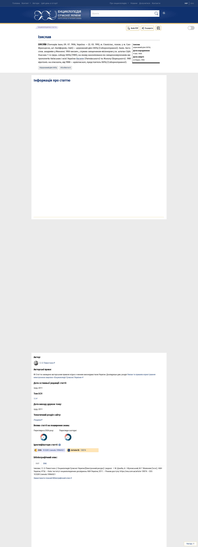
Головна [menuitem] (16, 3)
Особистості (66, 68)
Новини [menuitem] (134, 3)
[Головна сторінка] (45, 14)
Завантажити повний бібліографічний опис (52, 478)
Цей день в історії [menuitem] (49, 3)
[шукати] (156, 13)
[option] (192, 3)
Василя (80, 58)
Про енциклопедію (118, 3)
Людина (37, 420)
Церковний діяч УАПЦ (49, 68)
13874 (83, 450)
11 (35, 399)
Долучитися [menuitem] (144, 3)
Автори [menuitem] (36, 3)
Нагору (189, 544)
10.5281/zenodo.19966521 (54, 450)
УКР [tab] (37, 463)
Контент (25, 3)
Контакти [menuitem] (156, 3)
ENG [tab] (45, 463)
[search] (164, 14)
